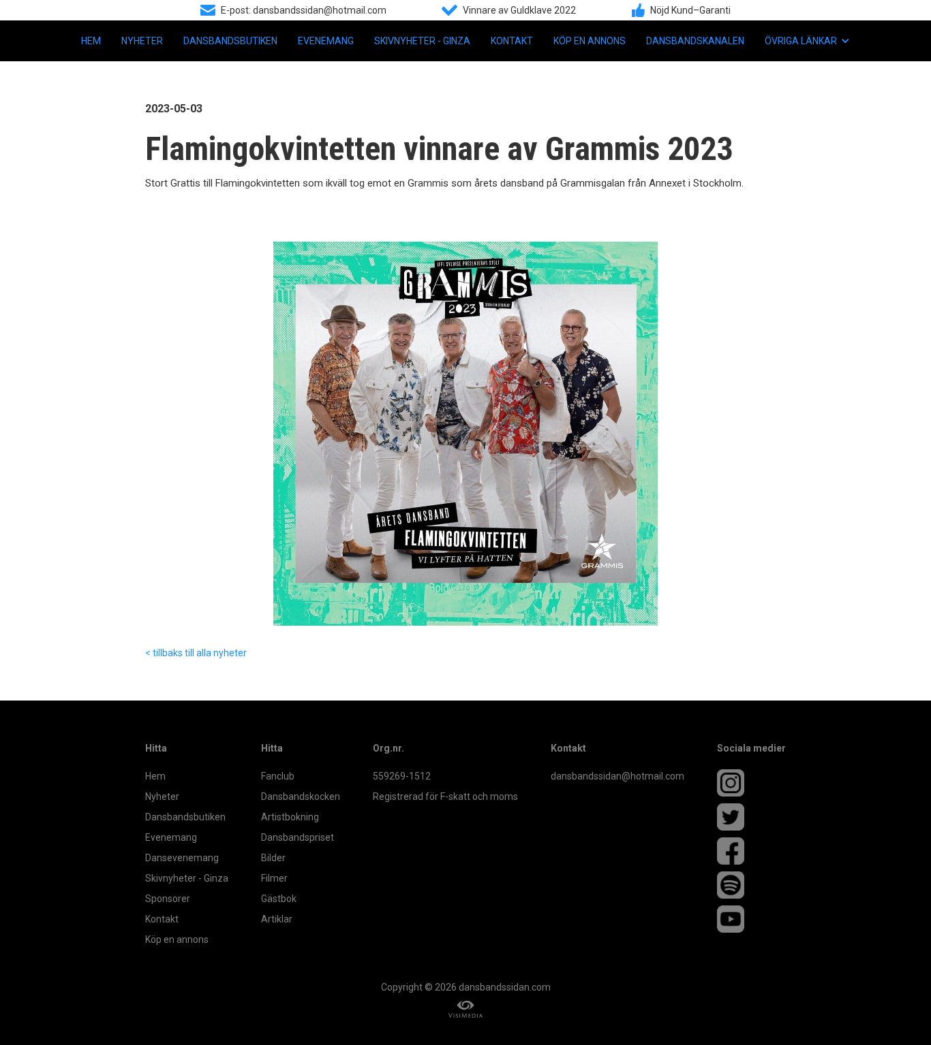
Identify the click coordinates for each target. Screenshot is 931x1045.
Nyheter (142, 40)
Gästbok (278, 898)
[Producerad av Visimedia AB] (465, 1009)
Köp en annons (589, 40)
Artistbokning (290, 816)
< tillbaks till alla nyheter (196, 652)
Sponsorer (167, 898)
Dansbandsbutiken (230, 40)
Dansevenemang (182, 857)
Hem (91, 40)
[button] (807, 40)
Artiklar (276, 919)
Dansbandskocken (300, 796)
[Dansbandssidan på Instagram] (751, 783)
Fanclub (277, 776)
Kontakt (512, 40)
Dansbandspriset (297, 837)
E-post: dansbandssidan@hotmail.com (303, 10)
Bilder (273, 857)
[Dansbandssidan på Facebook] (751, 851)
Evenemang (326, 40)
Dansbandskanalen (695, 40)
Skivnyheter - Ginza (422, 40)
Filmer (274, 878)
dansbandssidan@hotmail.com (617, 776)
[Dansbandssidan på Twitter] (751, 817)
